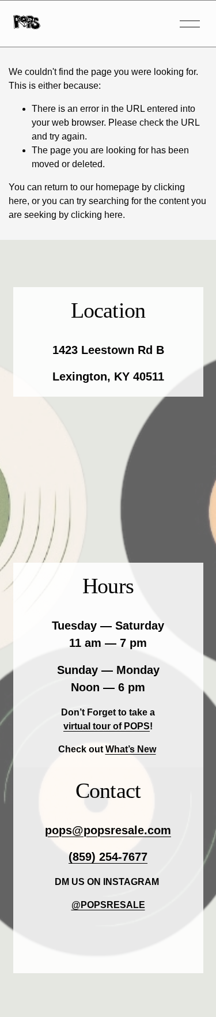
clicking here (97, 215)
